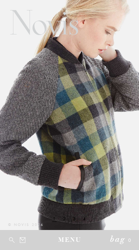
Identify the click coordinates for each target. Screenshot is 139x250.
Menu (69, 240)
